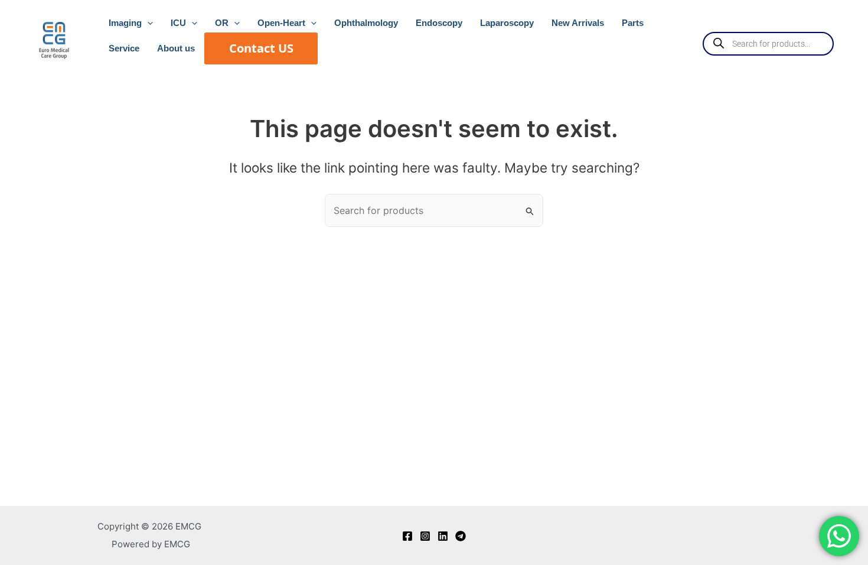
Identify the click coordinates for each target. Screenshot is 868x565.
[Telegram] (460, 536)
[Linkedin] (443, 536)
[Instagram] (425, 536)
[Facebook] (407, 536)
